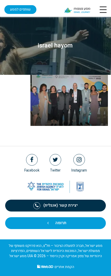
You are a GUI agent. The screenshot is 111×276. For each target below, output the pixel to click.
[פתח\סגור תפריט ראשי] (103, 9)
